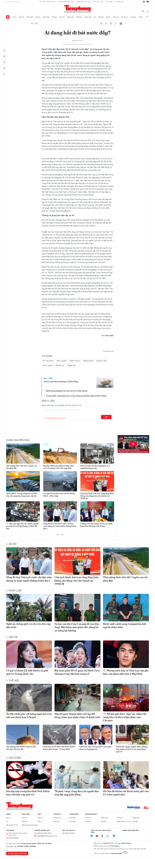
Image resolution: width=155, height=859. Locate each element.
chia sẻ (101, 23)
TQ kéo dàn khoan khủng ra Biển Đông (61, 381)
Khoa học (124, 17)
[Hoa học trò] (146, 808)
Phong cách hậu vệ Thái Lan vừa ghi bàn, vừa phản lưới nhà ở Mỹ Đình (125, 672)
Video (140, 17)
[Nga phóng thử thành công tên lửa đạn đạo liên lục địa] (22, 735)
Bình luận (4, 68)
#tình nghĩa (47, 365)
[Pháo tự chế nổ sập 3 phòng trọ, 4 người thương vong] (97, 453)
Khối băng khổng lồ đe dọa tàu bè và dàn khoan (67, 391)
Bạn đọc (104, 821)
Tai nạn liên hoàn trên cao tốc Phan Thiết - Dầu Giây (59, 494)
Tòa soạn (109, 2)
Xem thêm (147, 17)
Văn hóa (101, 17)
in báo (111, 23)
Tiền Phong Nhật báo (66, 2)
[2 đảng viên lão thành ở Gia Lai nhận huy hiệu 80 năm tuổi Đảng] (97, 511)
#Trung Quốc (48, 360)
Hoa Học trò (98, 2)
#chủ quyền (62, 360)
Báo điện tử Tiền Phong (77, 9)
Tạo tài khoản (60, 405)
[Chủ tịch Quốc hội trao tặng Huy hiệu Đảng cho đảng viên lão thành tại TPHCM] (97, 481)
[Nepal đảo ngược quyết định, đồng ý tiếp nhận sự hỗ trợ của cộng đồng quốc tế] (132, 735)
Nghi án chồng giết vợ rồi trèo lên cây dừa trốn (28, 625)
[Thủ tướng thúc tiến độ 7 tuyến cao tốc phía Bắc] (23, 453)
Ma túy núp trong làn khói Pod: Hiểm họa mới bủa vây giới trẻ (28, 793)
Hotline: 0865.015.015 (47, 2)
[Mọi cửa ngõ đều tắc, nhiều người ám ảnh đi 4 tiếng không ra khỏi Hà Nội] (23, 511)
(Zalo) (50, 833)
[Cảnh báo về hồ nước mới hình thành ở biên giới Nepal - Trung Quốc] (59, 735)
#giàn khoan (75, 360)
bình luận (116, 23)
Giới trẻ (62, 17)
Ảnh (39, 814)
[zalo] (109, 836)
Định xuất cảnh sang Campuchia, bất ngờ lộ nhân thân (124, 625)
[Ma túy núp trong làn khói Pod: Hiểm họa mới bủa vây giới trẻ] (29, 775)
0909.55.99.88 (42, 833)
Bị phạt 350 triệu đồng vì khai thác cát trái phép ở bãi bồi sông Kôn (58, 466)
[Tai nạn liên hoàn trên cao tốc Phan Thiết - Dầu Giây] (60, 481)
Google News (121, 23)
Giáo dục (116, 17)
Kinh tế (21, 17)
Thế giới (54, 17)
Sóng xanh (29, 17)
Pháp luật (70, 17)
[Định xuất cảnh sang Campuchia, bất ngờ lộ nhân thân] (126, 607)
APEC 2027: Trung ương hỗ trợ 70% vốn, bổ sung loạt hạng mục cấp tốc (21, 494)
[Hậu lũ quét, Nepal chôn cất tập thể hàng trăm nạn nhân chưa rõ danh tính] (77, 697)
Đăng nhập (46, 405)
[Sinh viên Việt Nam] (133, 808)
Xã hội (14, 17)
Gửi (106, 417)
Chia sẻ (4, 56)
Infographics (91, 814)
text (106, 23)
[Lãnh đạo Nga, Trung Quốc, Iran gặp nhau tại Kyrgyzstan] (95, 735)
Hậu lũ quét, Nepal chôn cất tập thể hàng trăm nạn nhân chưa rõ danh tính (77, 715)
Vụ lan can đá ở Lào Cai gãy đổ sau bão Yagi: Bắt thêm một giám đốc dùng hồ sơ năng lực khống (77, 627)
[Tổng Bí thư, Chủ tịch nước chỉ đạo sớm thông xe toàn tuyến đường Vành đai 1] (60, 511)
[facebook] (144, 1)
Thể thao (79, 17)
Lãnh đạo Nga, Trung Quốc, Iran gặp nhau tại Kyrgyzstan (95, 747)
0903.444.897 (70, 833)
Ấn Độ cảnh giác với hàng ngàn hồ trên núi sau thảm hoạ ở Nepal (29, 715)
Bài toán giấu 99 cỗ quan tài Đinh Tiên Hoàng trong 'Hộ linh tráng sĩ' (77, 672)
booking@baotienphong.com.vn (47, 836)
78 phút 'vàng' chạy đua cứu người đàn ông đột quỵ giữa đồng (77, 793)
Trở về (4, 74)
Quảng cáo (120, 2)
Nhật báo (26, 814)
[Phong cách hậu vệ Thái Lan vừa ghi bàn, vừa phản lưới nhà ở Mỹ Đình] (126, 654)
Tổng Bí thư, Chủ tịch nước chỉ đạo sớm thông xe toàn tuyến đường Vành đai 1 (59, 526)
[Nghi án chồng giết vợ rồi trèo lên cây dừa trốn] (29, 607)
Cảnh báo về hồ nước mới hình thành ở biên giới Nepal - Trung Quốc (59, 747)
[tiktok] (103, 836)
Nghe (4, 50)
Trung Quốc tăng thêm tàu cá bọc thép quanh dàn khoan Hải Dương (76, 396)
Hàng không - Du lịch (124, 821)
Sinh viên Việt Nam (83, 2)
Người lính (88, 17)
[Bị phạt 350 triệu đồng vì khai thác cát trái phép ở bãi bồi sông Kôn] (60, 453)
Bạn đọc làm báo (18, 853)
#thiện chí (60, 365)
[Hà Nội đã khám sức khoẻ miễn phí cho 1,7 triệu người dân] (126, 775)
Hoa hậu (133, 17)
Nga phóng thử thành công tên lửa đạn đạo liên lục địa (21, 747)
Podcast (57, 814)
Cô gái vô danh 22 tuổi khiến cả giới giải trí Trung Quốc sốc (27, 672)
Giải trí (108, 17)
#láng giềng (88, 360)
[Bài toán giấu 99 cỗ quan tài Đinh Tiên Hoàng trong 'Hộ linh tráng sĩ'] (77, 654)
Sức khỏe (46, 17)
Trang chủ (7, 17)
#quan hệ (71, 365)
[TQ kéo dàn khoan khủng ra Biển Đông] (104, 383)
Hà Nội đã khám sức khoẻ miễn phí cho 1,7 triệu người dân (126, 793)
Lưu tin (4, 62)
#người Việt (101, 360)
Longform (73, 814)
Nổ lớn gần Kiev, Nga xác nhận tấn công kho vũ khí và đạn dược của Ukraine (125, 717)
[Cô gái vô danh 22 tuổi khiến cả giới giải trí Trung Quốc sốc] (29, 654)
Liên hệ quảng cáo (42, 830)
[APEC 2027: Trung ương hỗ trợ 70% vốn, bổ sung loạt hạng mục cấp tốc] (23, 481)
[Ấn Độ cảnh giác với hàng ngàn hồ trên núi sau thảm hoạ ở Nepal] (29, 697)
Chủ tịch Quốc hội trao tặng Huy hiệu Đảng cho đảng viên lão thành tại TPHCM (97, 496)
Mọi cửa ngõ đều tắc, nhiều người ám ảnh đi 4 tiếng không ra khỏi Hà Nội (22, 526)
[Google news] (115, 836)
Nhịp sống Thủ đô (12, 825)
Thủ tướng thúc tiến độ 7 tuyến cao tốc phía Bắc (21, 466)
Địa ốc (38, 17)
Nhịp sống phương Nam (30, 825)
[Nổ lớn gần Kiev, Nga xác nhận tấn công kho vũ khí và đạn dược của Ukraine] (126, 697)
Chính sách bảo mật (130, 830)
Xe (95, 17)
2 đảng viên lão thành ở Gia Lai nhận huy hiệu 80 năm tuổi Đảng (96, 524)
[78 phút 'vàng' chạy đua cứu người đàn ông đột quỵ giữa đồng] (77, 775)
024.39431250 (13, 838)
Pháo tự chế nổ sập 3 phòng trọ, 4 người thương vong (95, 466)
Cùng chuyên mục (18, 440)
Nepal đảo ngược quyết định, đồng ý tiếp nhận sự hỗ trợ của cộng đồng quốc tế (132, 749)
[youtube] (147, 1)
